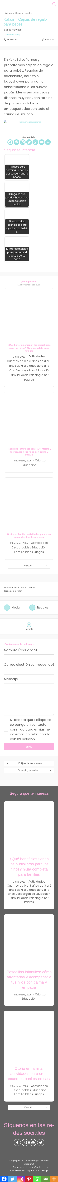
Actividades (37, 357)
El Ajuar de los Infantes (30, 763)
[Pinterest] (16, 142)
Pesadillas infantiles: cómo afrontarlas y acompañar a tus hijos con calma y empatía (29, 451)
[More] (48, 142)
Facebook (17, 1143)
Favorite (29, 629)
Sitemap (43, 1170)
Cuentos (13, 361)
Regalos (28, 13)
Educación (43, 370)
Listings (8, 13)
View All (28, 565)
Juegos (39, 552)
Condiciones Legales (22, 1170)
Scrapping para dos (28, 770)
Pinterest (33, 1143)
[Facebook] (10, 142)
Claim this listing (12, 34)
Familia (15, 375)
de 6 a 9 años (26, 366)
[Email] (41, 142)
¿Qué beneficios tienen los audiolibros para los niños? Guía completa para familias (29, 348)
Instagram (25, 1143)
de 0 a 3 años (29, 361)
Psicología (36, 375)
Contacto (39, 1167)
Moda (18, 13)
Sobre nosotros (22, 1167)
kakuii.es (49, 39)
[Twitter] (29, 142)
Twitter (40, 1143)
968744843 (13, 39)
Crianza (40, 460)
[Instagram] (23, 142)
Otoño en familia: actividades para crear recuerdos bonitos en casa (29, 1073)
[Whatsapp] (35, 142)
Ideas (24, 375)
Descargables (25, 370)
